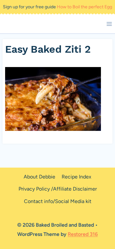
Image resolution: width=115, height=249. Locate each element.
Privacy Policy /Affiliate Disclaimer (58, 189)
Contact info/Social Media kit (57, 201)
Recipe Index (76, 177)
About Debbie (39, 177)
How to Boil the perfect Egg (84, 7)
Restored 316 (83, 234)
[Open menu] (109, 24)
